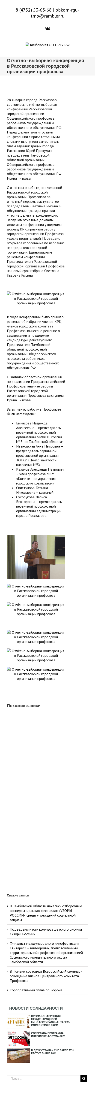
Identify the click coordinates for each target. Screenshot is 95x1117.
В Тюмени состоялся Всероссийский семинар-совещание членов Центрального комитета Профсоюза (46, 976)
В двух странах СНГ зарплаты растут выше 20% (52, 1052)
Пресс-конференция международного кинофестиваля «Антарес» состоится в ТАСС (50, 1020)
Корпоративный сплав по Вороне (36, 990)
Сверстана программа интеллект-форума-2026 (48, 1035)
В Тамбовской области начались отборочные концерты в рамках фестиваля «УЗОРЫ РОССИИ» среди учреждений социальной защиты (46, 913)
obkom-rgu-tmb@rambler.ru (55, 13)
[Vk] (47, 28)
